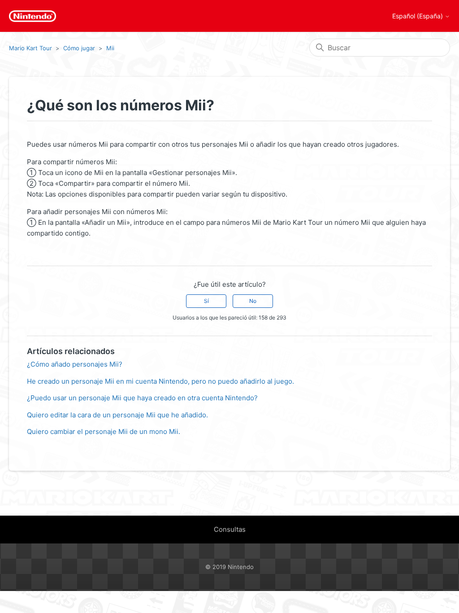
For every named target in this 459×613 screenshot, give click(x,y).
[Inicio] (32, 16)
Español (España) (418, 16)
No (252, 301)
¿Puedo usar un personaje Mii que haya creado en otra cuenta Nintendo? (142, 398)
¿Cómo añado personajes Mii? (74, 364)
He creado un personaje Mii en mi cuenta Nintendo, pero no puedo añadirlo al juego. (160, 381)
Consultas (230, 529)
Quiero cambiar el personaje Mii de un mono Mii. (103, 431)
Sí (206, 301)
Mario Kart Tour (30, 48)
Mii (110, 48)
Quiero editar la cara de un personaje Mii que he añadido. (117, 415)
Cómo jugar (79, 48)
